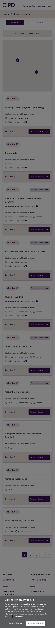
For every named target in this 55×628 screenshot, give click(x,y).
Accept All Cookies (36, 623)
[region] (27, 612)
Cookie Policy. (19, 616)
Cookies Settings (15, 623)
